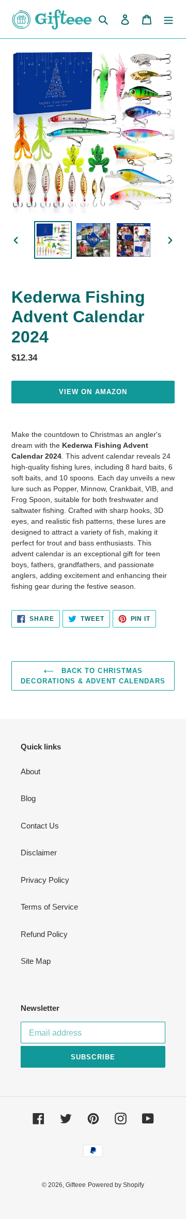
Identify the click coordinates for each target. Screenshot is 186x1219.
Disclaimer (39, 852)
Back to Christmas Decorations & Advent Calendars (93, 676)
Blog (28, 798)
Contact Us (40, 825)
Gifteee (76, 1185)
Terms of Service (49, 906)
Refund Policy (44, 934)
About (30, 771)
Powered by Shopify (116, 1185)
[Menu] (168, 19)
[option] (53, 239)
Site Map (36, 961)
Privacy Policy (45, 880)
